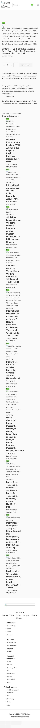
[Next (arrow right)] (8, 726)
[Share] (13, 723)
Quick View (9, 137)
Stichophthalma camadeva (25, 91)
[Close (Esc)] (18, 723)
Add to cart (26, 65)
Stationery (15, 33)
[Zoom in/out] (2, 723)
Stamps (25, 86)
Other (9, 33)
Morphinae (5, 93)
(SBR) (11, 93)
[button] (3, 26)
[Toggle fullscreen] (8, 723)
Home (4, 33)
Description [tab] (10, 96)
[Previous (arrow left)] (2, 726)
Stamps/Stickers (25, 33)
